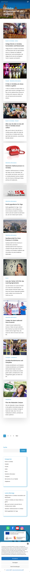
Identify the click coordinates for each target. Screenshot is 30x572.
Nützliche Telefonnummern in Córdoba (14, 508)
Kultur (16, 41)
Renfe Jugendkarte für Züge (11, 511)
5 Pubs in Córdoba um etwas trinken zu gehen (14, 500)
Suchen (23, 450)
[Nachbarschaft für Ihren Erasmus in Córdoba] (15, 238)
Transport (8, 357)
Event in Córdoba (10, 41)
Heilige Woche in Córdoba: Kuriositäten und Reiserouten (15, 496)
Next (17, 435)
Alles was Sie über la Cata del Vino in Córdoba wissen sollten (13, 505)
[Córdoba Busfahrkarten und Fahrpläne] (15, 360)
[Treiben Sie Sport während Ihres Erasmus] (15, 319)
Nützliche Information (15, 81)
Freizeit (7, 81)
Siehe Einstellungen (15, 566)
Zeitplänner (14, 357)
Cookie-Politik (9, 570)
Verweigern (15, 562)
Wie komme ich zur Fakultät (11, 479)
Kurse (7, 278)
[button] (28, 543)
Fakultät (7, 464)
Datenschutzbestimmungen (18, 570)
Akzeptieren (15, 558)
